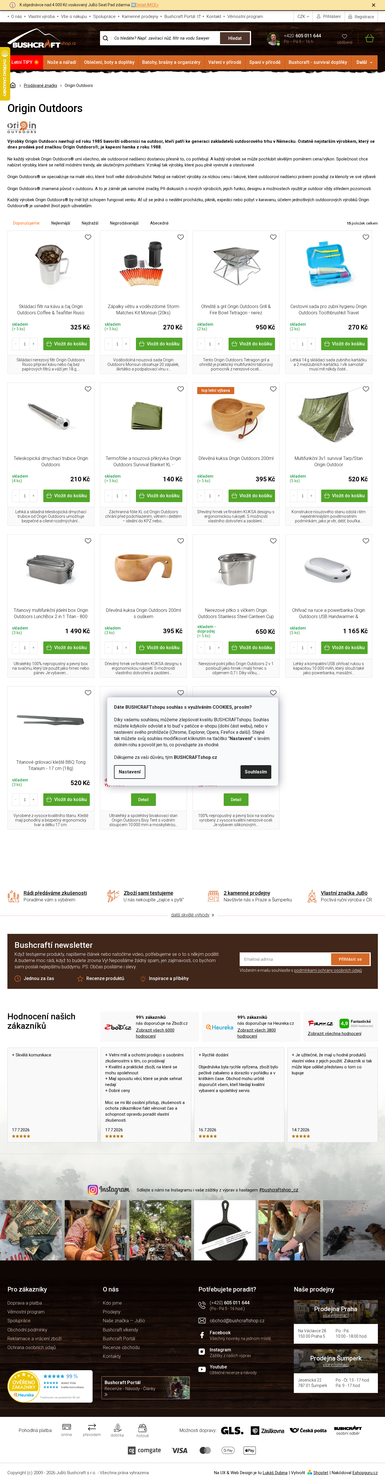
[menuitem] (25, 62)
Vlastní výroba (41, 16)
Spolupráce (104, 16)
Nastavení (129, 772)
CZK (302, 16)
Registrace (364, 17)
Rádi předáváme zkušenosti (55, 893)
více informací (336, 1315)
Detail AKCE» (147, 5)
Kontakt (214, 16)
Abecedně (159, 223)
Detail (143, 799)
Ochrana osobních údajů (31, 1347)
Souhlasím (256, 772)
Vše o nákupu (74, 16)
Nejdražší (90, 223)
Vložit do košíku (70, 344)
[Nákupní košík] (366, 38)
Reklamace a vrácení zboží (34, 1338)
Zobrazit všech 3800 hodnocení (256, 1033)
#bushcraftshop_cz (278, 1190)
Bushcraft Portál (179, 16)
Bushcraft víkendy (120, 1330)
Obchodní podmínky (27, 1330)
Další (362, 62)
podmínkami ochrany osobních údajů (328, 970)
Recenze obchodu (121, 1347)
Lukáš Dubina (275, 1472)
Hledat (235, 38)
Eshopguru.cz (365, 1472)
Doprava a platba (24, 1303)
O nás (16, 16)
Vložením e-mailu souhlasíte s (301, 970)
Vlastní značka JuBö (344, 893)
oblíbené (344, 42)
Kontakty (112, 1356)
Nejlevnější (60, 223)
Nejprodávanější (124, 223)
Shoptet (320, 1472)
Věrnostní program (245, 16)
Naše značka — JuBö (124, 1320)
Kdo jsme (112, 1303)
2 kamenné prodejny (247, 893)
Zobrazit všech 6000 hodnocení (155, 1033)
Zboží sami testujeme (148, 893)
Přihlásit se (350, 959)
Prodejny (112, 1312)
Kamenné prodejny (140, 16)
